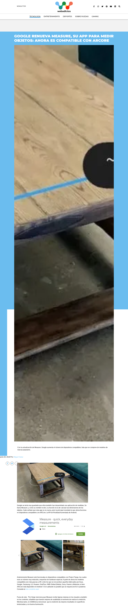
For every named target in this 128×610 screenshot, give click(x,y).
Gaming (95, 16)
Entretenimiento (52, 16)
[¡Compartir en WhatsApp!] (16, 463)
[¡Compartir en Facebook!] (7, 463)
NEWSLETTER (21, 6)
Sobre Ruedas (81, 16)
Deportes (67, 16)
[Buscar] (119, 6)
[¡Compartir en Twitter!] (12, 463)
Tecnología (35, 16)
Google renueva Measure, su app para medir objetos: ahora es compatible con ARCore (64, 38)
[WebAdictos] (64, 7)
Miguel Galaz (18, 457)
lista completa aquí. (32, 589)
